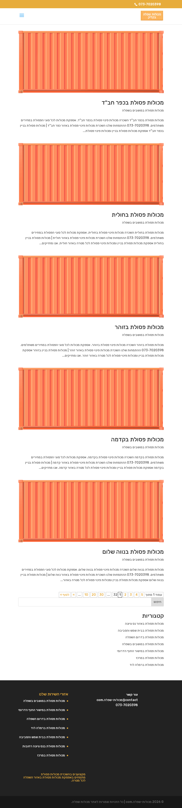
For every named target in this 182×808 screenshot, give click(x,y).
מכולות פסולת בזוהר (139, 327)
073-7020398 (149, 4)
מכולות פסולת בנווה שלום (133, 551)
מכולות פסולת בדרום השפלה (144, 637)
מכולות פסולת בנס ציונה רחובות (43, 746)
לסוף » (64, 595)
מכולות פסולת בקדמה (137, 439)
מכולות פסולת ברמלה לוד (147, 665)
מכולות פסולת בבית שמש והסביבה (141, 630)
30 (101, 595)
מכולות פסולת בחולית (138, 214)
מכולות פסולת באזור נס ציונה (144, 624)
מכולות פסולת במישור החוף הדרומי (140, 651)
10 (86, 595)
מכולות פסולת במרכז (150, 658)
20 (94, 595)
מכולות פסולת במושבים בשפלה (143, 110)
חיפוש (157, 602)
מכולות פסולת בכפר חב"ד (133, 102)
